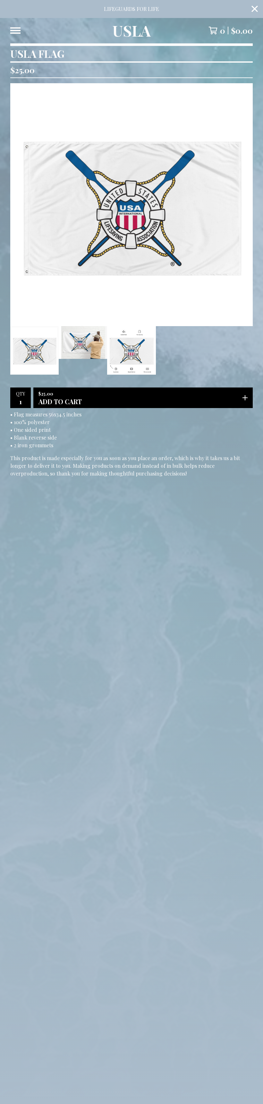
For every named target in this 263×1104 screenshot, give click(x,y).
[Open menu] (15, 30)
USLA (132, 30)
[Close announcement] (254, 9)
